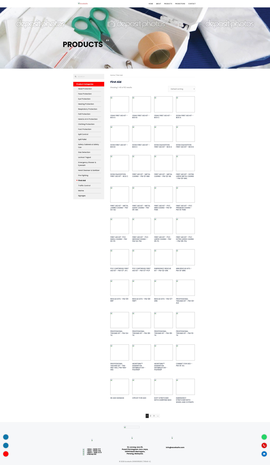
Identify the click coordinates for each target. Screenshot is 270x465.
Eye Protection (84, 99)
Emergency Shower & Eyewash (87, 163)
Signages (82, 195)
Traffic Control (84, 185)
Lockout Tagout (84, 157)
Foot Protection (84, 129)
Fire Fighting (83, 175)
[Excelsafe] (83, 3)
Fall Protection (84, 114)
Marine (81, 190)
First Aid (82, 180)
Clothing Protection (86, 124)
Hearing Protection (86, 104)
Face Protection (85, 94)
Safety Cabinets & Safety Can (88, 146)
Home (112, 75)
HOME (151, 4)
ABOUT (158, 4)
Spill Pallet (82, 139)
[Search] (75, 76)
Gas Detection (84, 152)
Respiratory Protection (87, 109)
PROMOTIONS (180, 4)
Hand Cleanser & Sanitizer (89, 170)
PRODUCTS (168, 4)
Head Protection (85, 89)
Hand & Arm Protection (87, 119)
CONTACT (192, 4)
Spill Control (83, 134)
